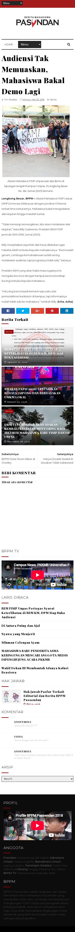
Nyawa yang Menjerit (18, 634)
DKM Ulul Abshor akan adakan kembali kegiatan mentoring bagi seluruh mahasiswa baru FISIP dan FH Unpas (37, 431)
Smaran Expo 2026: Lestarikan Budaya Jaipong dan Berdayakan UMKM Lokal (32, 393)
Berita (53, 99)
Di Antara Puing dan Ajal (21, 626)
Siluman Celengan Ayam (21, 642)
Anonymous (22, 722)
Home (9, 44)
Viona (18, 736)
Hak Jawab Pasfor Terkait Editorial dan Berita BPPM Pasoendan (44, 696)
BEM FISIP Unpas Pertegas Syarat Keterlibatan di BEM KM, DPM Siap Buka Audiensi (34, 353)
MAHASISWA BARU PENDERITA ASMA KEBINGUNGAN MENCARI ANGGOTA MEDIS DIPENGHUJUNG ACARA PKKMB (35, 655)
